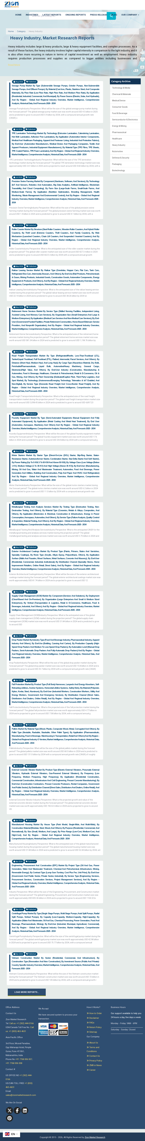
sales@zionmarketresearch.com (21, 1095)
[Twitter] (9, 1110)
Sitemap (93, 1032)
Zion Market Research (95, 1137)
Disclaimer (94, 1018)
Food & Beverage (119, 113)
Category (21, 31)
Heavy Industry (118, 145)
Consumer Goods (120, 107)
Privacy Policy (95, 1060)
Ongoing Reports (75, 15)
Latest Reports (51, 15)
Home (18, 15)
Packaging (116, 164)
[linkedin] (24, 1110)
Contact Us (94, 1056)
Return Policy (95, 1027)
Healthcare (117, 139)
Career (92, 1070)
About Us (93, 1042)
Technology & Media (121, 88)
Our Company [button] (129, 15)
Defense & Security (120, 158)
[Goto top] (1, 1131)
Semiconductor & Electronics (125, 119)
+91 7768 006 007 (23, 1059)
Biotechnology (118, 170)
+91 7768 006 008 (14, 1063)
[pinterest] (9, 1118)
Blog (114, 15)
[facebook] (17, 1110)
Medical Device (118, 100)
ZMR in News (95, 1065)
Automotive (117, 151)
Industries (32, 15)
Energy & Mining (119, 126)
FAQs (91, 1022)
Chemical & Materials (121, 94)
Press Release (98, 15)
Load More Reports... (26, 992)
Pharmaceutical (119, 132)
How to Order (95, 1013)
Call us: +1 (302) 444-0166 (21, 1023)
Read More (14, 64)
